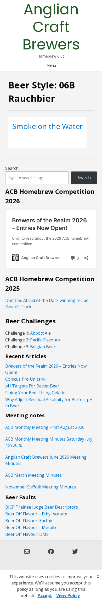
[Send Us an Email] (26, 554)
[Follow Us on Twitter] (75, 554)
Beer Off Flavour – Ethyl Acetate (36, 514)
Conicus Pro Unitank (25, 379)
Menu (51, 65)
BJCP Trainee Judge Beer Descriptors (41, 507)
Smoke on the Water (47, 126)
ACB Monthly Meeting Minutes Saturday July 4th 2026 (48, 442)
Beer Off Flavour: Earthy (28, 521)
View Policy (68, 595)
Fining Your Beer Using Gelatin (35, 393)
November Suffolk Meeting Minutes (40, 487)
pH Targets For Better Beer (32, 386)
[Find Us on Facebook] (51, 554)
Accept (45, 595)
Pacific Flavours (44, 340)
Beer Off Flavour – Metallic (31, 527)
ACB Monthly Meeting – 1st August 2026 (44, 427)
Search (12, 168)
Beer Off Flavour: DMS (27, 534)
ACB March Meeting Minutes (33, 475)
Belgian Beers (44, 347)
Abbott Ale (40, 333)
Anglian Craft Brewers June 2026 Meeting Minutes (46, 460)
